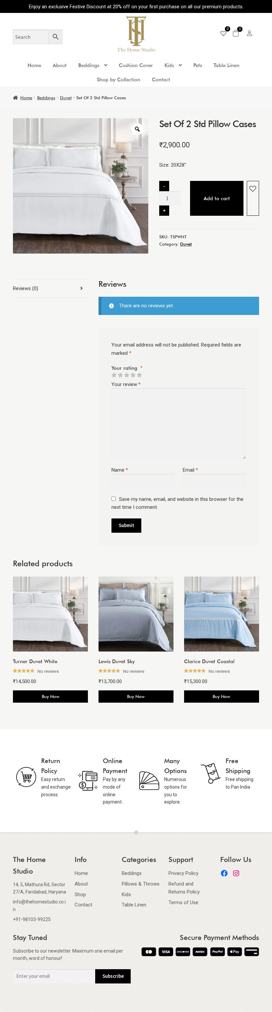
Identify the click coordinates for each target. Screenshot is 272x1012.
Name (119, 470)
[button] (253, 188)
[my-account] (249, 34)
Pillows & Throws (141, 884)
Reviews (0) (25, 288)
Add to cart (217, 198)
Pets (197, 65)
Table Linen (226, 65)
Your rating (127, 368)
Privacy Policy (183, 873)
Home (34, 65)
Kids (169, 65)
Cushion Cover (136, 65)
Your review (126, 384)
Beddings (88, 65)
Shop (80, 894)
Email (190, 470)
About (60, 65)
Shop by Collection (118, 80)
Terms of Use (183, 902)
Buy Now (50, 696)
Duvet (66, 97)
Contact (161, 80)
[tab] (50, 288)
